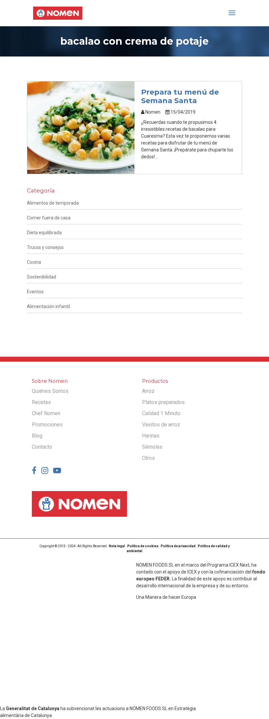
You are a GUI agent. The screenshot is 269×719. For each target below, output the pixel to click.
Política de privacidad (178, 546)
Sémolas (152, 447)
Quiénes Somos (50, 391)
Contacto (42, 447)
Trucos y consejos (45, 247)
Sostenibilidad (41, 277)
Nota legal (117, 546)
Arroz (148, 391)
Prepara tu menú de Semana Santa (180, 96)
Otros (148, 458)
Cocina (34, 262)
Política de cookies (142, 546)
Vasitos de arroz (161, 424)
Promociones (47, 424)
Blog (37, 436)
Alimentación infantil (48, 306)
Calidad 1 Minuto (161, 413)
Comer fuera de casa (49, 217)
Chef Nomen (46, 413)
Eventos (35, 291)
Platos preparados (163, 402)
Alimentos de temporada (53, 203)
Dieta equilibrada (44, 232)
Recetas (41, 402)
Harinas (150, 436)
